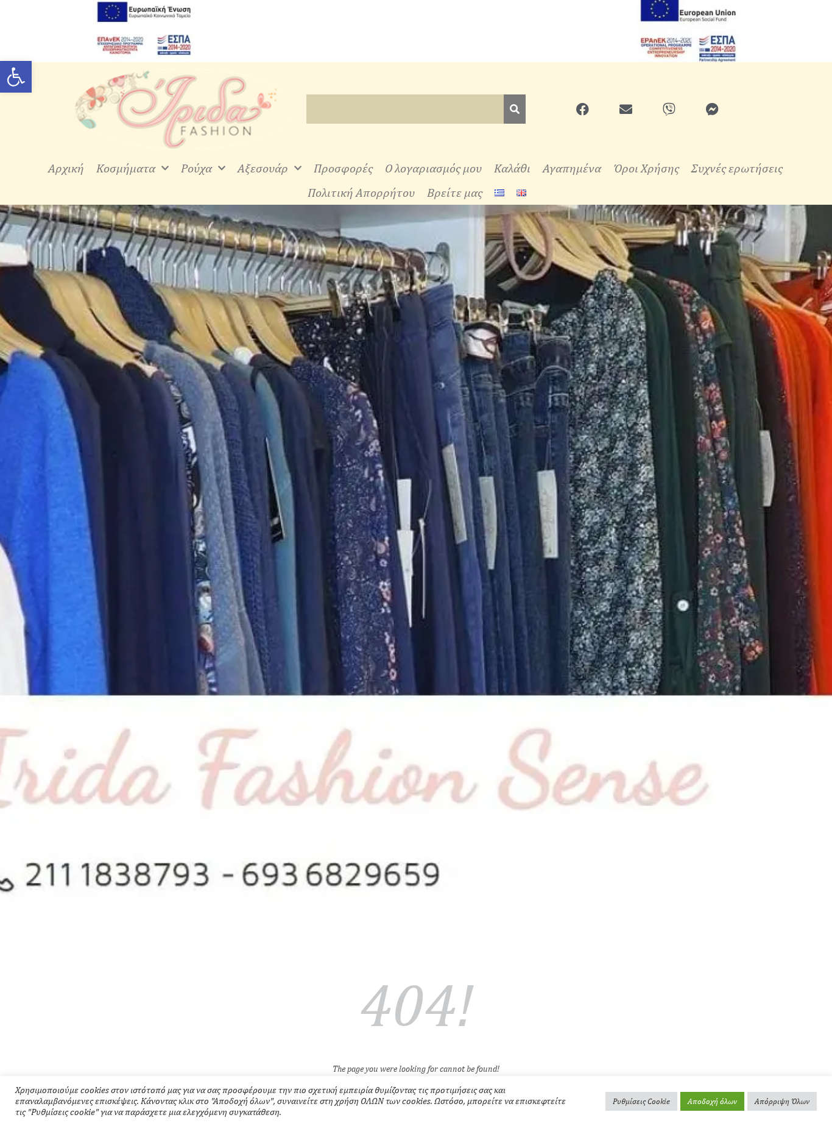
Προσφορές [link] (343, 168)
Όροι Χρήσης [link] (646, 168)
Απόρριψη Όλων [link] (782, 1101)
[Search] (515, 109)
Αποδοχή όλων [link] (712, 1101)
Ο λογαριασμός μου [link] (433, 168)
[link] (16, 77)
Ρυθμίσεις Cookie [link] (641, 1101)
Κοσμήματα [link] (125, 168)
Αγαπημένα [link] (572, 168)
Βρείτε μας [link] (454, 192)
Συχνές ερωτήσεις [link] (737, 168)
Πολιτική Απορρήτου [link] (361, 192)
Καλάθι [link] (512, 168)
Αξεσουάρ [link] (263, 168)
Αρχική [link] (66, 168)
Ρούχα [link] (196, 168)
